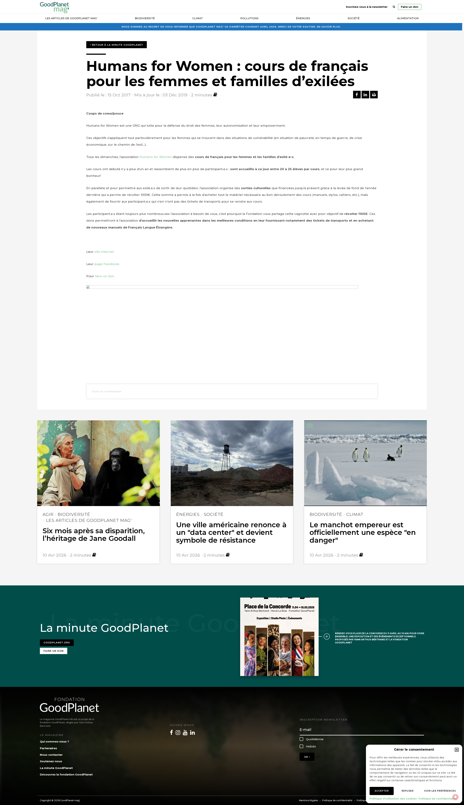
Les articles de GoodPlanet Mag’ (71, 18)
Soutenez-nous (51, 761)
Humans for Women (155, 157)
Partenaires (48, 748)
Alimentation (408, 18)
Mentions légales (308, 800)
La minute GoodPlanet (56, 768)
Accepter (382, 790)
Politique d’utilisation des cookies (393, 798)
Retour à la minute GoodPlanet (117, 44)
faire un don (104, 276)
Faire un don (409, 7)
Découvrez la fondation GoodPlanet (66, 774)
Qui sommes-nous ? (54, 741)
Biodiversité (145, 18)
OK (306, 756)
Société (354, 18)
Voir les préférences (440, 790)
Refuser (408, 790)
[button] (457, 750)
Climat (197, 18)
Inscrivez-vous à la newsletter (367, 7)
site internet (104, 251)
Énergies (303, 18)
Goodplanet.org (57, 642)
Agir (48, 514)
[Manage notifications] (455, 797)
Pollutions (249, 18)
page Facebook (106, 264)
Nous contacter (51, 754)
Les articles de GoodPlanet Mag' (89, 520)
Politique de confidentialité (438, 798)
